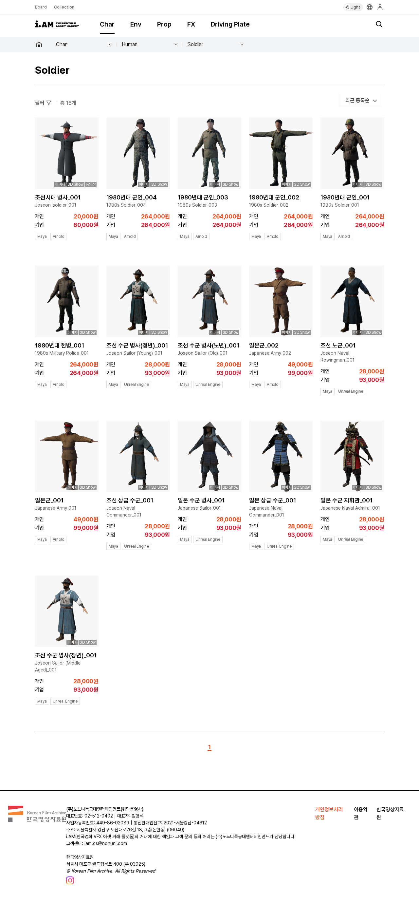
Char (107, 24)
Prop (164, 24)
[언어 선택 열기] (369, 7)
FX (191, 24)
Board (41, 7)
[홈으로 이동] (43, 44)
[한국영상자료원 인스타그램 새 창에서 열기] (70, 880)
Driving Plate (230, 24)
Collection (64, 7)
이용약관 (361, 813)
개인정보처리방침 (329, 813)
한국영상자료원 (390, 813)
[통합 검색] (379, 24)
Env (135, 24)
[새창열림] (37, 820)
